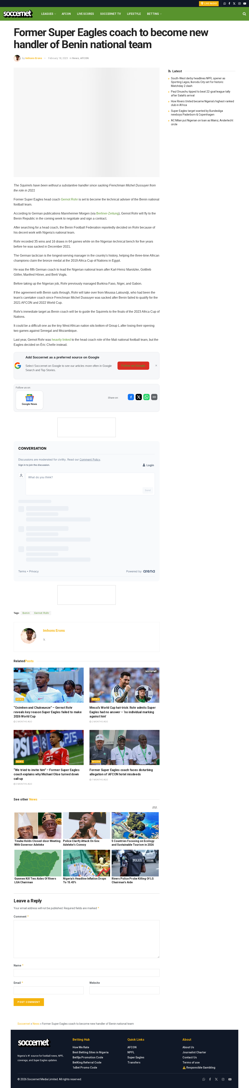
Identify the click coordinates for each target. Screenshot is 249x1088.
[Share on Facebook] (131, 397)
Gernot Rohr (69, 199)
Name (19, 965)
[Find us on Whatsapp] (225, 3)
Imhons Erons (33, 58)
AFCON (66, 13)
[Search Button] (244, 14)
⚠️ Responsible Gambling (198, 1067)
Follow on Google (133, 365)
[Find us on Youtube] (244, 3)
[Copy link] (154, 397)
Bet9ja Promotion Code (88, 1057)
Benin (26, 613)
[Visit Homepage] (18, 14)
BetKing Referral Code (87, 1062)
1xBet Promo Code (85, 1067)
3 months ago (23, 784)
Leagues (47, 13)
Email (18, 983)
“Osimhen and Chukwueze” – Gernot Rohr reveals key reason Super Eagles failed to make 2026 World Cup (48, 712)
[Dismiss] (156, 366)
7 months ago (99, 779)
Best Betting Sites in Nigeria (91, 1052)
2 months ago (23, 721)
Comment (21, 916)
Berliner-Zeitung (107, 213)
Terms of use (191, 1062)
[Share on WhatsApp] (146, 397)
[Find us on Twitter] (234, 3)
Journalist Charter (194, 1052)
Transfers (133, 1062)
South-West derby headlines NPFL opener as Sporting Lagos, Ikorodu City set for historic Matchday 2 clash (198, 82)
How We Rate (81, 1047)
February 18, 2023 (58, 58)
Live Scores (85, 13)
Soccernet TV (110, 13)
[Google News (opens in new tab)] (29, 400)
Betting (153, 13)
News (75, 58)
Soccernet (24, 1023)
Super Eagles (135, 1057)
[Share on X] (139, 397)
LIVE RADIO (210, 3)
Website (94, 982)
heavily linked (61, 339)
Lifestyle (134, 13)
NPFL (130, 1052)
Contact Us (189, 1057)
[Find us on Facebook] (229, 3)
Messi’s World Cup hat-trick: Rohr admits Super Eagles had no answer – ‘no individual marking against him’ (122, 712)
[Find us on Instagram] (239, 3)
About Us (188, 1047)
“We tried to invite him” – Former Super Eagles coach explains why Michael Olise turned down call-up (46, 774)
